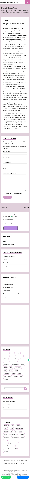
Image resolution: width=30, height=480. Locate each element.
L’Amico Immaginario (8, 284)
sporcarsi (19, 373)
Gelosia (4, 208)
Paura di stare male (24, 208)
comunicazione (19, 355)
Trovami (8, 465)
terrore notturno (7, 376)
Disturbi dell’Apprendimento (9, 256)
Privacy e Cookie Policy (18, 465)
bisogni (18, 425)
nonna (5, 367)
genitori (5, 361)
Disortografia (6, 266)
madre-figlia (6, 364)
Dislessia (5, 259)
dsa (11, 358)
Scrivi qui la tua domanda (9, 173)
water (21, 376)
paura (5, 370)
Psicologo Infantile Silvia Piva (9, 2)
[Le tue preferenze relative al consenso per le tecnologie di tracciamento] (28, 360)
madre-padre (15, 364)
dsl (15, 358)
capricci (5, 355)
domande (6, 20)
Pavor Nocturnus (7, 281)
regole (10, 370)
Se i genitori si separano (8, 244)
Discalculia (5, 262)
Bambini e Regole (7, 290)
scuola (16, 370)
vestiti (15, 376)
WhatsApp (14, 216)
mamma (22, 364)
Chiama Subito (23, 477)
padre (11, 367)
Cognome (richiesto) (8, 157)
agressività (6, 425)
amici (13, 425)
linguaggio (22, 361)
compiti (11, 355)
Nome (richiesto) (7, 151)
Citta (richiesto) (7, 162)
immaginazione (13, 361)
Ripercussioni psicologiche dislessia (11, 293)
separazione (6, 373)
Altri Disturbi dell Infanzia (9, 401)
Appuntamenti (23, 463)
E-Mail (4, 168)
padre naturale (18, 367)
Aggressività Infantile (8, 287)
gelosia (20, 358)
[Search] (25, 388)
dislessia (6, 358)
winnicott (6, 379)
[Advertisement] (15, 325)
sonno (13, 373)
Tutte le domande (7, 300)
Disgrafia (5, 269)
